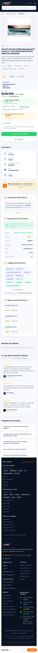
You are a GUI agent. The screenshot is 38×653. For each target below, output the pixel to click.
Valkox (19, 497)
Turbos (5, 568)
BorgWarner (13, 470)
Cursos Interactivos (8, 601)
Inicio (2, 14)
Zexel (13, 497)
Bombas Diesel (7, 585)
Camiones (5, 482)
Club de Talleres (24, 576)
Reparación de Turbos (8, 525)
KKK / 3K (17, 473)
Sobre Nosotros (7, 595)
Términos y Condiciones (9, 609)
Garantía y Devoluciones (9, 612)
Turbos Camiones (24, 568)
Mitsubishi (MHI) (8, 473)
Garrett (6, 470)
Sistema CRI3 (6, 506)
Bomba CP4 (6, 511)
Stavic (15, 327)
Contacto (5, 603)
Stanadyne (6, 497)
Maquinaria (5, 485)
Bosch (5, 494)
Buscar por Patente (8, 527)
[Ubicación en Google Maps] (9, 558)
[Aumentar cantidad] (24, 650)
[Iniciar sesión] (26, 3)
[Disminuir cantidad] (19, 650)
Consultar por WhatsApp (20, 134)
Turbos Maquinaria (25, 571)
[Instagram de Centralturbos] (4, 558)
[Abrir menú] (35, 3)
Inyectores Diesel (8, 582)
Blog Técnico (6, 598)
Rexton (15, 316)
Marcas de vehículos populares (15, 535)
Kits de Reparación (8, 575)
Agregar (33, 650)
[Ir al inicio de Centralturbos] (6, 3)
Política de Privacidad (8, 606)
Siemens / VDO (25, 494)
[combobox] (19, 8)
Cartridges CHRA (8, 571)
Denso (11, 494)
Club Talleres (6, 519)
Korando (15, 305)
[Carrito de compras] (30, 3)
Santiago (22, 579)
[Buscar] (34, 8)
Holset (20, 470)
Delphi (4, 76)
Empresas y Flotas (7, 522)
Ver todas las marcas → (29, 462)
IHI (25, 470)
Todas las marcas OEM (9, 530)
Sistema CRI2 (6, 503)
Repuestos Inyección (9, 588)
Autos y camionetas (8, 479)
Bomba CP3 (6, 509)
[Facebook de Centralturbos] (6, 558)
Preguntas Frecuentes (8, 615)
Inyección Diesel (11, 14)
